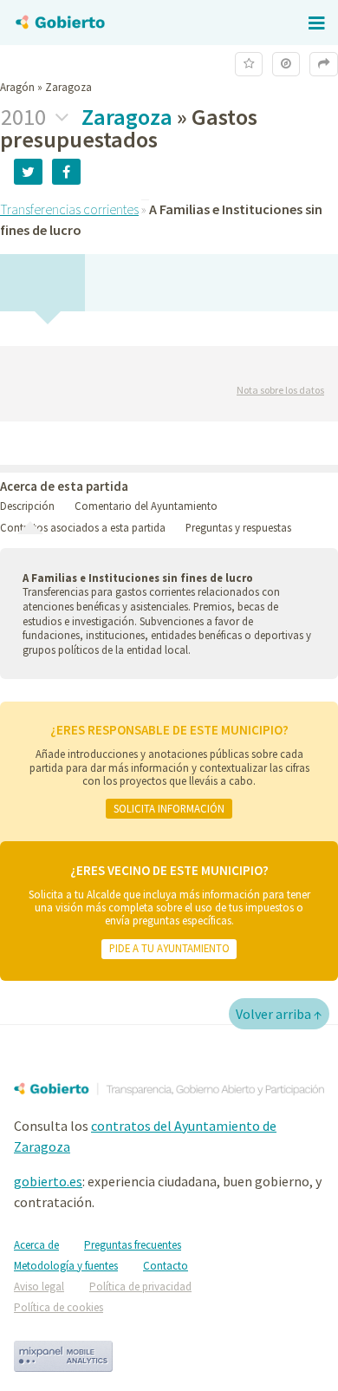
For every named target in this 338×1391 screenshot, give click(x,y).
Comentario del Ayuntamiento (146, 506)
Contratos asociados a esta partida (83, 527)
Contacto (165, 1265)
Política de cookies (58, 1307)
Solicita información (169, 808)
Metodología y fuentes (66, 1265)
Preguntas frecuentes (132, 1245)
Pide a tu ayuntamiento (169, 948)
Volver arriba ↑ (279, 1013)
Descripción (27, 506)
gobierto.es (48, 1181)
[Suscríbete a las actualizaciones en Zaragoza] (249, 63)
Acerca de (36, 1245)
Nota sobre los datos (280, 389)
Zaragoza (126, 116)
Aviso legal (39, 1286)
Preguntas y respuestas (238, 527)
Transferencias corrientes (69, 209)
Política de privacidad (140, 1286)
